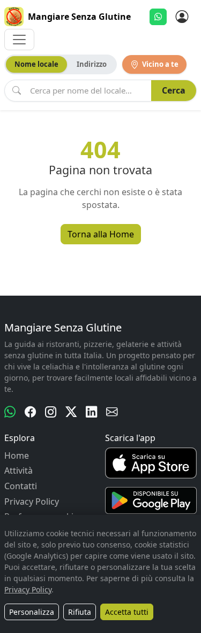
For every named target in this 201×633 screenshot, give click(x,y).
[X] (71, 411)
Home (16, 455)
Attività (18, 470)
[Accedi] (181, 16)
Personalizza (31, 612)
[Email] (112, 411)
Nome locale (36, 64)
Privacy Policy (31, 501)
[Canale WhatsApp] (10, 411)
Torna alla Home (101, 234)
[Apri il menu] (19, 39)
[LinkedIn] (92, 411)
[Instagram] (51, 411)
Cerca (173, 90)
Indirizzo (92, 64)
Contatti (20, 486)
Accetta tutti (126, 612)
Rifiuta (79, 612)
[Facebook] (30, 411)
